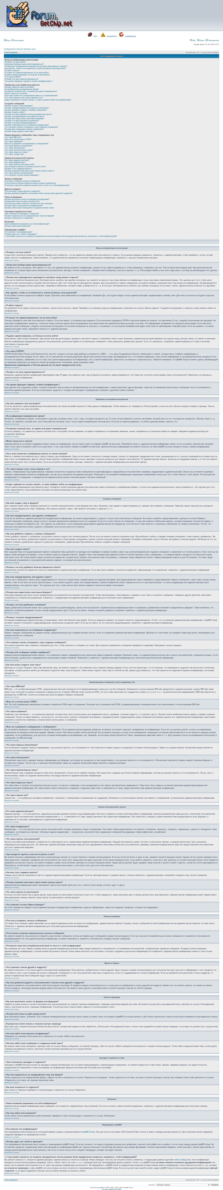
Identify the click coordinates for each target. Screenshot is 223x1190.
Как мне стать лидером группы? (18, 169)
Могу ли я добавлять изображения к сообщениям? (26, 144)
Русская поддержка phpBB (111, 1189)
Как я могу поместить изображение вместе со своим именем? (31, 96)
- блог (95, 36)
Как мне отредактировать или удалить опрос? (24, 116)
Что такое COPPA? (13, 77)
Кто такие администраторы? (17, 160)
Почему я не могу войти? (15, 62)
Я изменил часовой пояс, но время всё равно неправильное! (31, 91)
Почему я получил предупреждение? (21, 123)
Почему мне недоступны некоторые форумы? (24, 118)
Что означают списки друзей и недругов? (22, 191)
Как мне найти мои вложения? (18, 226)
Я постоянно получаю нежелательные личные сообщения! (30, 183)
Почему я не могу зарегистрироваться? (22, 79)
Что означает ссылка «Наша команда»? (22, 175)
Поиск (201, 40)
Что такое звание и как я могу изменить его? (24, 98)
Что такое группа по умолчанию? (19, 173)
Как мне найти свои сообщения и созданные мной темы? (29, 208)
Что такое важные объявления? (18, 146)
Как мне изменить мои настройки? (19, 87)
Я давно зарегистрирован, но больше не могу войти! (27, 75)
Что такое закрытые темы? (16, 152)
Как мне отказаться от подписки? (19, 218)
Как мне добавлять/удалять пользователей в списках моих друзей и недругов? (39, 193)
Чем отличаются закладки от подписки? (22, 214)
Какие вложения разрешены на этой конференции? (27, 224)
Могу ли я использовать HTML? (18, 139)
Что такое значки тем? (14, 154)
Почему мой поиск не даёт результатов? (22, 201)
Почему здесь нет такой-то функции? (21, 234)
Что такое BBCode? (13, 137)
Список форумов (11, 52)
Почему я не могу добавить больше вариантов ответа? (28, 114)
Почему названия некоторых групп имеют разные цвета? (29, 171)
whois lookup (180, 1160)
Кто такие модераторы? (15, 162)
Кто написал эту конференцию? (18, 232)
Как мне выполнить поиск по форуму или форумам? (27, 199)
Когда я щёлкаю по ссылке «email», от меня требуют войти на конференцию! (38, 100)
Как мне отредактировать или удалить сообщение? (27, 108)
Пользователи (213, 40)
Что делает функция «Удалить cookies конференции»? (28, 81)
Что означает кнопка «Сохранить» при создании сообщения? (31, 127)
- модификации (130, 36)
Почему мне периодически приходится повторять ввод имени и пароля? (36, 66)
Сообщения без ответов (13, 49)
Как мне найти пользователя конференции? (24, 206)
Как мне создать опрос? (15, 112)
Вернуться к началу (12, 260)
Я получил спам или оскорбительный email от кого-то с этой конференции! (37, 185)
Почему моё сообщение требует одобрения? (24, 129)
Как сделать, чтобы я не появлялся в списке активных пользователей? (35, 68)
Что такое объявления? (15, 148)
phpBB (101, 1187)
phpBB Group (89, 1132)
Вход (8, 40)
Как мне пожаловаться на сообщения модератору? (27, 125)
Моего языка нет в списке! (16, 93)
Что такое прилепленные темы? (19, 150)
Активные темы (30, 49)
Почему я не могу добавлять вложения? (22, 121)
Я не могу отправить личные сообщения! (22, 181)
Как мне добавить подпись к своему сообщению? (26, 110)
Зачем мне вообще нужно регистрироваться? (24, 64)
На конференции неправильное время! (22, 89)
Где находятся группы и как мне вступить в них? (25, 167)
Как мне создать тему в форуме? (19, 106)
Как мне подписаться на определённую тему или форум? (29, 216)
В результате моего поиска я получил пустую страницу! (28, 203)
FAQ (194, 40)
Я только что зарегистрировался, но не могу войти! (27, 73)
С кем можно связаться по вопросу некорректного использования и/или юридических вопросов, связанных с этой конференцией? (61, 236)
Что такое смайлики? (14, 141)
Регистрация (18, 40)
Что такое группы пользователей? (19, 164)
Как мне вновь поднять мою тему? (19, 131)
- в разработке (111, 36)
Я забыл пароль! (12, 70)
